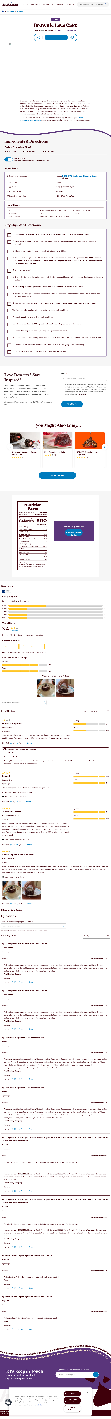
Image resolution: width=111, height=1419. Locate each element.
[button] (8, 159)
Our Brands (47, 4)
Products (60, 4)
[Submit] (106, 4)
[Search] (106, 4)
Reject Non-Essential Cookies (72, 1400)
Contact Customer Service (73, 533)
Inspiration (35, 4)
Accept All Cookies (72, 1394)
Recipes (24, 4)
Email (64, 373)
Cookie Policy (38, 1405)
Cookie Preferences (72, 1408)
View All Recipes (57, 475)
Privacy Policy (82, 394)
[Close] (87, 1392)
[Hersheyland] (3, 11)
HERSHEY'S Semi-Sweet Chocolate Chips (79, 176)
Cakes (55, 20)
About (69, 4)
